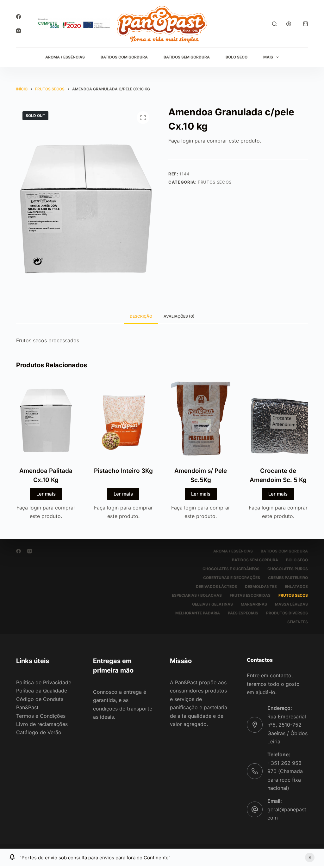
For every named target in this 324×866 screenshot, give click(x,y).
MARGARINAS (254, 604)
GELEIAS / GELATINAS (212, 604)
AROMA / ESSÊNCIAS (65, 57)
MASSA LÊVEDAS (291, 604)
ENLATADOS (296, 586)
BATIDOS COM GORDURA (124, 57)
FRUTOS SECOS (215, 182)
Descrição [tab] (141, 316)
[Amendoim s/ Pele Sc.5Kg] (200, 419)
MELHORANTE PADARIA (197, 613)
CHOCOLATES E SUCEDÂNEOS (230, 568)
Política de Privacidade (43, 682)
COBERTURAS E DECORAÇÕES (231, 577)
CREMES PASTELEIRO (288, 577)
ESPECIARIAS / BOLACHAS (197, 595)
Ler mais (46, 494)
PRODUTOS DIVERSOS (287, 613)
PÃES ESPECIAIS (243, 613)
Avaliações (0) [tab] (179, 316)
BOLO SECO (236, 57)
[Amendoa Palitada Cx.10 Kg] (46, 419)
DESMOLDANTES (261, 586)
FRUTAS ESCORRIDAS (250, 595)
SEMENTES (297, 621)
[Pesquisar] (274, 23)
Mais (268, 57)
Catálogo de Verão (38, 732)
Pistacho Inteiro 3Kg (123, 470)
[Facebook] (18, 16)
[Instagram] (18, 30)
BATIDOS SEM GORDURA (187, 57)
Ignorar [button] (310, 857)
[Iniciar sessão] (288, 23)
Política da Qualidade (41, 690)
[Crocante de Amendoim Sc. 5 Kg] (278, 419)
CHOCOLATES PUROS (287, 568)
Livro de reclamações (42, 724)
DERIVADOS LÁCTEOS (216, 586)
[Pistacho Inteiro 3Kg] (123, 419)
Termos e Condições (40, 716)
